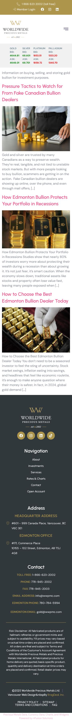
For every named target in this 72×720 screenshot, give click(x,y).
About (36, 459)
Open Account (36, 491)
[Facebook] (42, 9)
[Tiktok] (51, 436)
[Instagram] (50, 9)
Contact (36, 485)
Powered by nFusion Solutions (36, 718)
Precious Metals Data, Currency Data (24, 714)
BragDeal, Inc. (56, 694)
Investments (36, 466)
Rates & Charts (36, 478)
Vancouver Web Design (22, 694)
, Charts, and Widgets (57, 714)
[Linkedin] (57, 9)
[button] (66, 29)
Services (36, 472)
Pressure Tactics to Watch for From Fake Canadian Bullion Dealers (32, 92)
